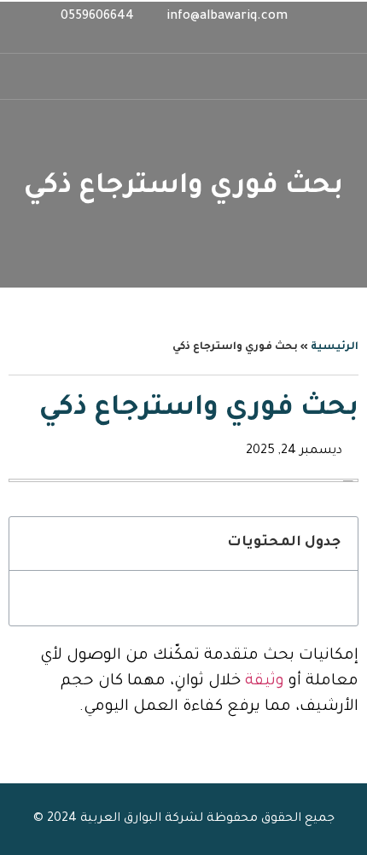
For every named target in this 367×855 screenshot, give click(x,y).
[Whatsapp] (199, 40)
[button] (24, 76)
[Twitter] (169, 40)
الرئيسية (334, 347)
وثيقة (264, 681)
